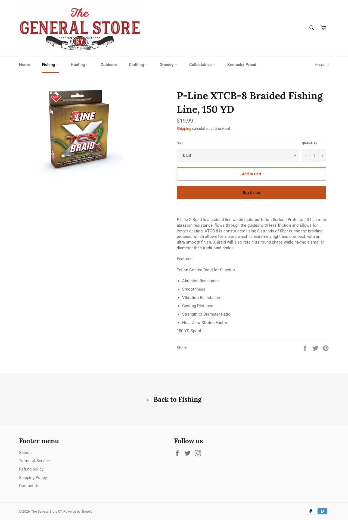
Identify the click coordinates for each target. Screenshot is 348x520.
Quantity (309, 143)
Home (24, 64)
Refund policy (31, 469)
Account (322, 65)
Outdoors (109, 64)
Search (25, 452)
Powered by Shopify (77, 511)
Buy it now (251, 192)
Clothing (137, 64)
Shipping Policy (33, 477)
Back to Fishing (176, 399)
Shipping (184, 128)
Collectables (201, 64)
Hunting (78, 64)
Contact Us (29, 485)
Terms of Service (34, 460)
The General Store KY (46, 511)
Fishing (49, 64)
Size (180, 143)
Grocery (167, 64)
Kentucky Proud (241, 64)
